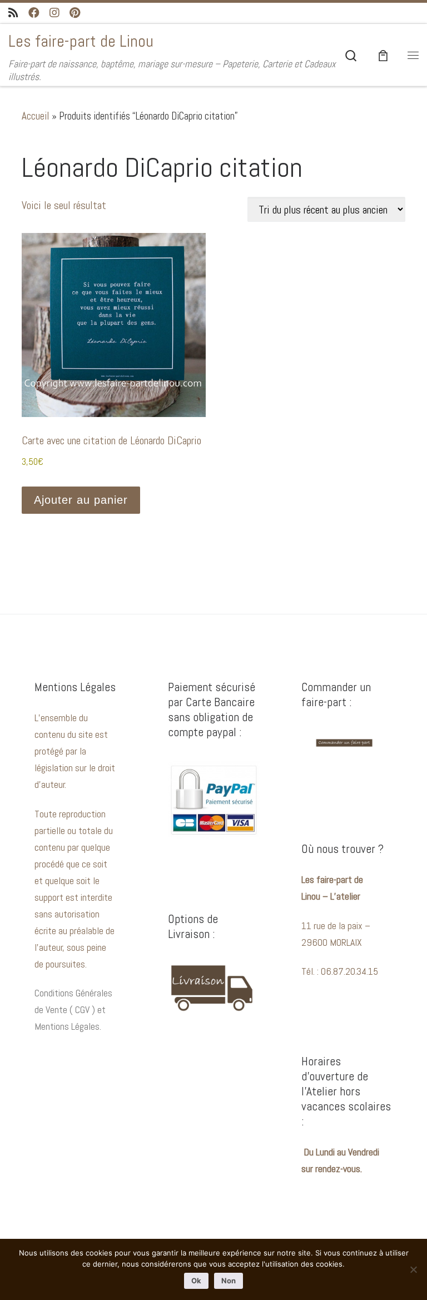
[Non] (413, 1269)
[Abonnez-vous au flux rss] (13, 13)
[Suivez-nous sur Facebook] (33, 13)
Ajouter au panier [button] (81, 500)
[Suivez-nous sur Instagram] (54, 13)
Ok (196, 1280)
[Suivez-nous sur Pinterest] (74, 13)
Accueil (35, 116)
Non (228, 1280)
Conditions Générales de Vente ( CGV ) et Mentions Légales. (73, 1009)
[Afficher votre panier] (383, 54)
